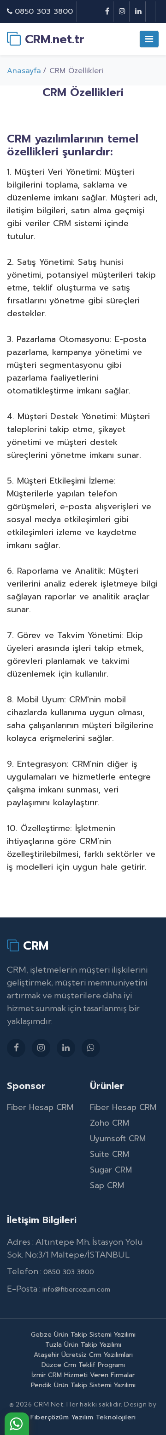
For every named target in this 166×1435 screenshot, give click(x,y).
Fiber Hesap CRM (40, 1107)
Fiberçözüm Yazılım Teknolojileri (83, 1417)
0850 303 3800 (44, 11)
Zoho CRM (109, 1123)
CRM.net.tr (52, 39)
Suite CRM (109, 1154)
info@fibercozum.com (76, 1289)
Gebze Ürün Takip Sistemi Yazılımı (83, 1334)
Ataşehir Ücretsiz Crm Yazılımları (83, 1355)
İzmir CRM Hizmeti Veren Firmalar (83, 1375)
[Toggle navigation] (149, 39)
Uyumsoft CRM (118, 1139)
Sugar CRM (111, 1170)
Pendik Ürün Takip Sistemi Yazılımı (83, 1385)
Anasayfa (24, 70)
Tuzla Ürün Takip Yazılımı (83, 1345)
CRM (33, 946)
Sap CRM (107, 1185)
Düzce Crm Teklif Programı (83, 1365)
